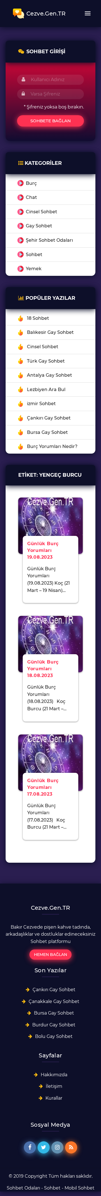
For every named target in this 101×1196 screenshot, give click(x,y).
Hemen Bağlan (50, 954)
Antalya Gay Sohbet (49, 375)
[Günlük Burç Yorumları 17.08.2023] (50, 762)
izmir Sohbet (41, 403)
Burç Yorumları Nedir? (52, 446)
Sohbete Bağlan (50, 120)
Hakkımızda (54, 1074)
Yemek (34, 268)
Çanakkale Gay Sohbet (54, 1001)
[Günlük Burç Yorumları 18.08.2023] (50, 643)
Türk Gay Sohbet (46, 361)
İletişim (54, 1086)
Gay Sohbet (39, 225)
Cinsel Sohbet (41, 211)
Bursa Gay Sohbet (47, 432)
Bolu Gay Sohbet (54, 1036)
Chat (31, 197)
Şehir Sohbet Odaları (49, 240)
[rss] (71, 1147)
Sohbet (34, 254)
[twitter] (44, 1147)
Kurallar (53, 1098)
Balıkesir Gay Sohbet (50, 332)
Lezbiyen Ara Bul (46, 389)
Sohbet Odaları (23, 1188)
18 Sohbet (38, 318)
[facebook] (30, 1147)
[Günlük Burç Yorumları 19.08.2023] (50, 525)
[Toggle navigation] (87, 13)
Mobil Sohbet (80, 1188)
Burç (31, 183)
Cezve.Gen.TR (46, 13)
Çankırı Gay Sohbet (49, 418)
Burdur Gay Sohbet (53, 1025)
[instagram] (57, 1147)
